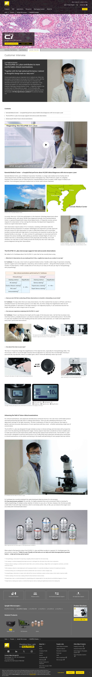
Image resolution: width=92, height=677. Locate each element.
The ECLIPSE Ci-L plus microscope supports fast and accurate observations (26, 115)
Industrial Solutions (78, 648)
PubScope (58, 653)
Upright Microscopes (22, 12)
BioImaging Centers (39, 9)
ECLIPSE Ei (51, 609)
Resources (29, 9)
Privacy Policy (32, 674)
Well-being (41, 660)
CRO (13, 9)
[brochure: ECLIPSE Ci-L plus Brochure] (80, 616)
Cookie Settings (61, 672)
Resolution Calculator (61, 651)
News (40, 646)
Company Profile (43, 651)
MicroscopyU (59, 660)
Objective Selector (60, 648)
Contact (85, 9)
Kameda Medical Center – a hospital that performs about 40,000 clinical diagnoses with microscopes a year (34, 112)
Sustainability (42, 657)
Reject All (70, 672)
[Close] (89, 672)
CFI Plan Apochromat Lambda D (21, 92)
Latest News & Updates (62, 646)
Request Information (11, 43)
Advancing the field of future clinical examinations (19, 118)
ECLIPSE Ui (60, 609)
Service (41, 655)
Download (79, 619)
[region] (46, 672)
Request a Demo (25, 43)
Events (40, 648)
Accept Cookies (80, 672)
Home (6, 12)
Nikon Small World (60, 657)
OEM (57, 655)
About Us (49, 9)
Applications (20, 9)
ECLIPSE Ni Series (9, 609)
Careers (41, 653)
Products (7, 9)
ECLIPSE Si (42, 609)
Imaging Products (78, 646)
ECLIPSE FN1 (33, 609)
